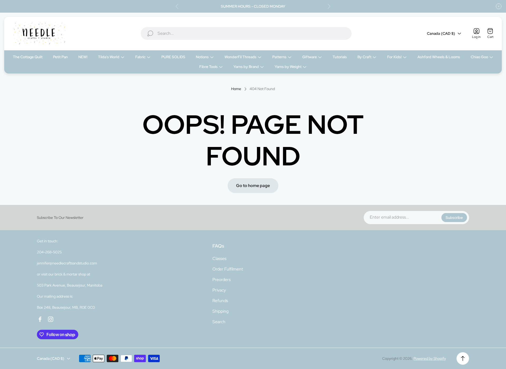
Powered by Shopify (429, 358)
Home (236, 89)
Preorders (221, 279)
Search (218, 321)
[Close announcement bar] (498, 6)
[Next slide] (329, 6)
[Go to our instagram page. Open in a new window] (50, 319)
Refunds (220, 300)
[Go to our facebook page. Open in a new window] (40, 319)
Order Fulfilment (227, 269)
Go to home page (253, 185)
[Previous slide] (177, 6)
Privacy (219, 290)
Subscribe (454, 217)
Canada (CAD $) (441, 33)
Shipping (220, 311)
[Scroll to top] (462, 358)
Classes (219, 258)
